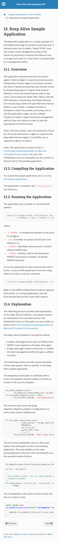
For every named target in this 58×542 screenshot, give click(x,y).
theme (32, 534)
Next (48, 523)
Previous (12, 523)
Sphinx (17, 534)
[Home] (5, 14)
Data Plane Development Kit (30, 4)
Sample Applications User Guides (24, 14)
